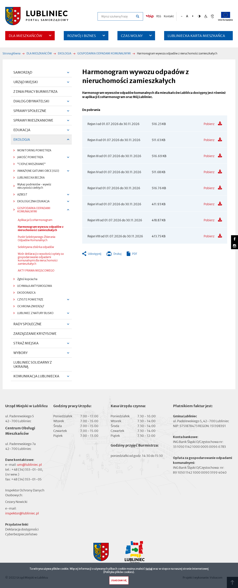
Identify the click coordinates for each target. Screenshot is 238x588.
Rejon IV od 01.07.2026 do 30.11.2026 (114, 172)
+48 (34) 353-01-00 (26, 470)
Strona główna (11, 53)
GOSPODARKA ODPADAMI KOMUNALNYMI (104, 53)
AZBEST (20, 195)
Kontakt (169, 16)
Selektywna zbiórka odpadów (36, 247)
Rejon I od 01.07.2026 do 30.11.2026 (113, 124)
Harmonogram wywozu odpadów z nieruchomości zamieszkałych (40, 228)
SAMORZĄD (22, 73)
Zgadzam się (119, 580)
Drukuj (113, 254)
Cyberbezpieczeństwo (21, 534)
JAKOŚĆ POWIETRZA (28, 158)
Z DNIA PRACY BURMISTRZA (35, 91)
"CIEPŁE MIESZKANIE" (31, 164)
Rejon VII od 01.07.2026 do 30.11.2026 (114, 220)
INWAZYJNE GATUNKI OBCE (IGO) (36, 171)
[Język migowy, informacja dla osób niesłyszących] (206, 16)
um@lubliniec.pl (29, 465)
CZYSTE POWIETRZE (28, 300)
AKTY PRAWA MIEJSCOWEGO (36, 270)
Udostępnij (94, 253)
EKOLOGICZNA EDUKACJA (31, 202)
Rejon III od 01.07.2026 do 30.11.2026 (114, 156)
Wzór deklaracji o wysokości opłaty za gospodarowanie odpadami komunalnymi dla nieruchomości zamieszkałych (41, 258)
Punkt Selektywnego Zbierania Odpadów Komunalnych (36, 238)
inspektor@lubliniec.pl (22, 513)
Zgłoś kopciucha (27, 279)
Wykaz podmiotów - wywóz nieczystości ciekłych (34, 186)
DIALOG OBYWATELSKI (31, 102)
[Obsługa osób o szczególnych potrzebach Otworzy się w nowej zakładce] (212, 16)
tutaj (148, 568)
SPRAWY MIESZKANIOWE (33, 121)
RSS (158, 16)
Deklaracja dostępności (22, 529)
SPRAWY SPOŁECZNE (29, 112)
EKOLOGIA (64, 53)
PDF (134, 253)
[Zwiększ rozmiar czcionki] (193, 16)
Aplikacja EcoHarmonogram (35, 220)
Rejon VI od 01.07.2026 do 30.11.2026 (114, 204)
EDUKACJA (21, 131)
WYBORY (20, 354)
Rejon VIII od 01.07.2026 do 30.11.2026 (115, 236)
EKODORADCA (26, 292)
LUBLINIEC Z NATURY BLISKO (33, 313)
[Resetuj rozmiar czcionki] (187, 16)
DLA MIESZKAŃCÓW (25, 35)
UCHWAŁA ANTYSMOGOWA (34, 286)
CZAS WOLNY (132, 35)
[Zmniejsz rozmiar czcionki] (182, 16)
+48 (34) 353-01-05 (26, 479)
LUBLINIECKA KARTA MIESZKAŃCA (196, 36)
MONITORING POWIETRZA (34, 150)
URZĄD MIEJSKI (25, 83)
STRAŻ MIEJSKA (26, 344)
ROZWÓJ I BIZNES (81, 35)
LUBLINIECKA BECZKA (31, 177)
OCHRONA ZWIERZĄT (30, 306)
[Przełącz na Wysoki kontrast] (200, 16)
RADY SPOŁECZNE (27, 325)
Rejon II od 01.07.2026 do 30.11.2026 (113, 140)
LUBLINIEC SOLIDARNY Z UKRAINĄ (32, 364)
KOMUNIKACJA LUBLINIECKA (36, 377)
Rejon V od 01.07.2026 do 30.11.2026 (113, 188)
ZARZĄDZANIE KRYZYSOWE (34, 333)
